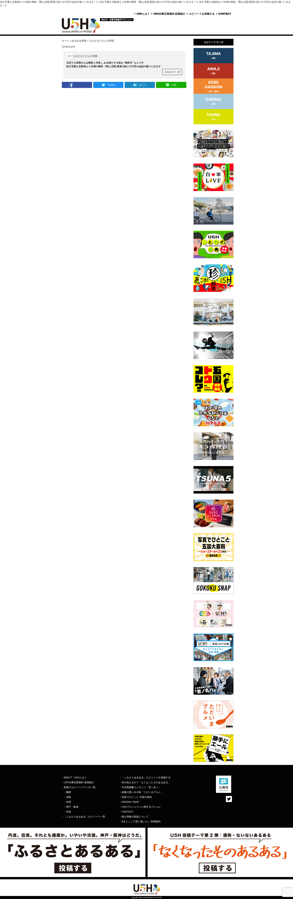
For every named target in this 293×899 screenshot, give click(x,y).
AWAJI (213, 71)
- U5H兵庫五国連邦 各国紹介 (78, 782)
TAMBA (213, 116)
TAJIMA (213, 55)
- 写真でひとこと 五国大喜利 (136, 797)
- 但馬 (67, 801)
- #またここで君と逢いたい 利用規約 (140, 821)
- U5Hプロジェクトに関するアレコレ (140, 806)
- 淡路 (67, 797)
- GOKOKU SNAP (129, 801)
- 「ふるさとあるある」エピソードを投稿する (145, 777)
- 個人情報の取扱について (134, 816)
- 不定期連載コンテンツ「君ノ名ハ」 (140, 787)
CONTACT (224, 13)
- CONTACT (126, 811)
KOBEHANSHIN (213, 86)
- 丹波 (67, 811)
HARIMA (213, 101)
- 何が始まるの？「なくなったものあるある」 (145, 782)
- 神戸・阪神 (71, 806)
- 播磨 (67, 792)
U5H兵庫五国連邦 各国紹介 (169, 13)
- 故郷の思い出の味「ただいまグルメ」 (141, 792)
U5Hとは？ (143, 13)
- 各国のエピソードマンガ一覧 (78, 787)
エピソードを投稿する (202, 13)
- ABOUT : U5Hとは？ (74, 777)
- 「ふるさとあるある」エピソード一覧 (83, 816)
